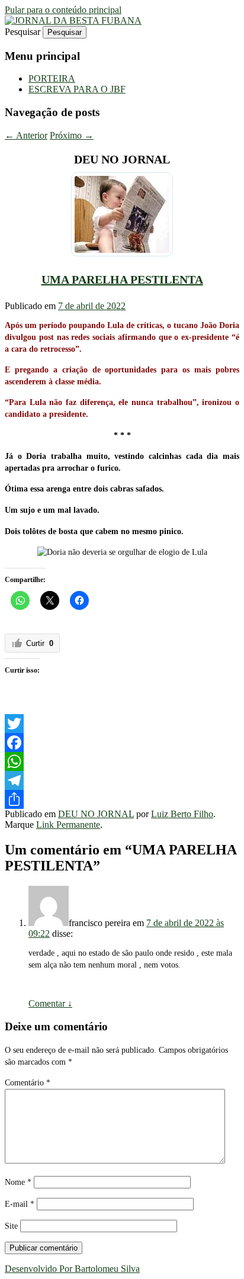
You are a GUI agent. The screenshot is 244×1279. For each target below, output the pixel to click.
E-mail (19, 1204)
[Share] (122, 799)
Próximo (72, 135)
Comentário (27, 1082)
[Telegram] (122, 780)
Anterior (26, 135)
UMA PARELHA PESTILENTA (122, 279)
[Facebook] (122, 742)
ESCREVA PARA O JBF (77, 89)
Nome (18, 1182)
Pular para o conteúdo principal (63, 10)
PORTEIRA (51, 78)
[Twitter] (122, 723)
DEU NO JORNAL (96, 814)
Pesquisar (22, 32)
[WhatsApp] (122, 761)
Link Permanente (68, 825)
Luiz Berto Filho (182, 814)
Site (11, 1226)
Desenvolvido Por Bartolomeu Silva (72, 1269)
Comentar (50, 1003)
